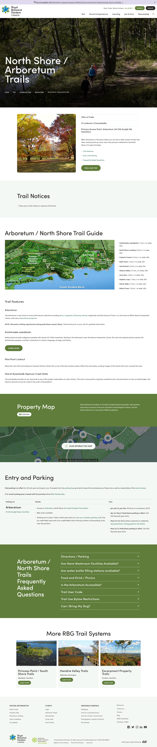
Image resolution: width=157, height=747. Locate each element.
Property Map (14, 713)
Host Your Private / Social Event (91, 716)
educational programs (28, 318)
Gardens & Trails (25, 92)
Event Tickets (49, 722)
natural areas (140, 488)
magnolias (69, 315)
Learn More (13, 348)
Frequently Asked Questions (93, 160)
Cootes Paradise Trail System (77, 508)
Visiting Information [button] (19, 706)
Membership (49, 716)
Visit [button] (83, 14)
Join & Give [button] (129, 14)
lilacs (62, 315)
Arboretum (49, 508)
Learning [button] (116, 14)
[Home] (11, 11)
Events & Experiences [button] (98, 14)
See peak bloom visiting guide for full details (128, 524)
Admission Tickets (51, 713)
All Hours (128, 8)
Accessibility (14, 722)
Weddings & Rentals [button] (90, 706)
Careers (119, 712)
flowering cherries (80, 315)
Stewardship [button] (143, 14)
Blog (118, 715)
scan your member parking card (88, 517)
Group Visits (49, 719)
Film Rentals (85, 722)
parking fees (69, 488)
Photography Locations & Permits (92, 719)
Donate (150, 8)
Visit (14, 92)
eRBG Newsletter (122, 719)
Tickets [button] (48, 706)
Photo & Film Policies (77, 742)
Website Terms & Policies (61, 742)
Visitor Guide (14, 709)
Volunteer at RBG (122, 722)
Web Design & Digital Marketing (131, 742)
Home (7, 92)
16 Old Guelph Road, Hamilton (17, 512)
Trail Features (88, 151)
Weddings (84, 709)
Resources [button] (120, 705)
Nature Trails (39, 92)
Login (47, 709)
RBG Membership (58, 494)
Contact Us (120, 709)
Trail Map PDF (90, 168)
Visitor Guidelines (15, 719)
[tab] (100, 556)
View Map (25, 414)
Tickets (140, 8)
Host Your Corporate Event (90, 713)
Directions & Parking (16, 716)
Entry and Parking (90, 155)
